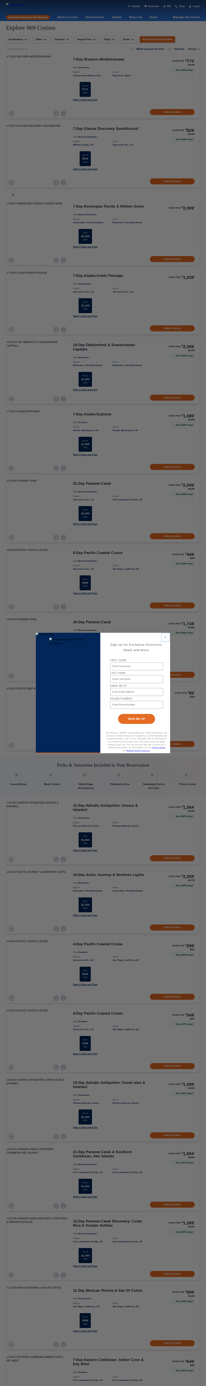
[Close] (165, 637)
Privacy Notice (158, 747)
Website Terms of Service (138, 750)
